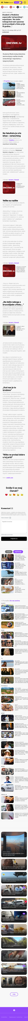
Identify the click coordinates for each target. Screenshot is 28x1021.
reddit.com (9, 477)
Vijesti (14, 7)
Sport (21, 7)
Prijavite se (14, 538)
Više (14, 994)
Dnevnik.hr (6, 7)
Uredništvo (4, 1017)
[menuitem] (25, 2)
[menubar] (25, 2)
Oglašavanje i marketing (15, 1017)
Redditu (11, 140)
